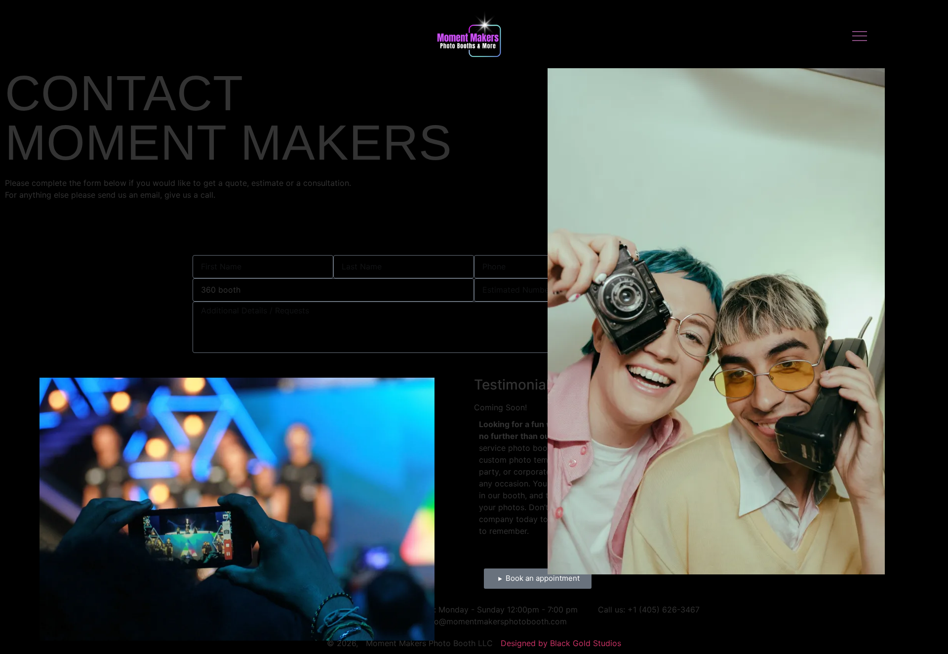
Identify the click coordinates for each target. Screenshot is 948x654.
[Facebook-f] (87, 36)
